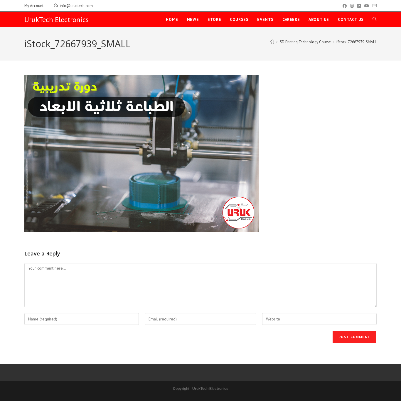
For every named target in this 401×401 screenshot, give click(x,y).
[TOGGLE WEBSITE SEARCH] (374, 19)
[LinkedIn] (359, 6)
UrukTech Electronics (56, 19)
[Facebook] (344, 6)
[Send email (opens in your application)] (374, 6)
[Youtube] (367, 6)
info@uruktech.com (76, 5)
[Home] (272, 41)
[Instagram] (351, 6)
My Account (33, 5)
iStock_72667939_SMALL (356, 41)
